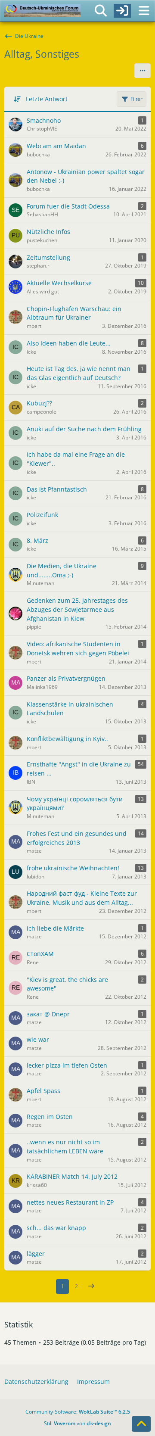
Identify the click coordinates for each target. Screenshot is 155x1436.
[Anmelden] (122, 11)
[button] (142, 70)
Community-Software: (77, 1411)
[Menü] (143, 10)
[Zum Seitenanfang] (141, 1424)
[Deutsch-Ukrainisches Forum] (42, 10)
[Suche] (100, 10)
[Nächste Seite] (91, 1286)
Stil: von (77, 1423)
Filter (136, 99)
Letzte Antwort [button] (47, 99)
